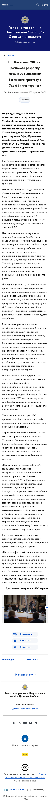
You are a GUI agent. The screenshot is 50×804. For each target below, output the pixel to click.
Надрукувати (26, 634)
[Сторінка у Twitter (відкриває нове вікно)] (19, 723)
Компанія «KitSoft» (17, 790)
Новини (10, 55)
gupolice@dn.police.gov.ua (25, 709)
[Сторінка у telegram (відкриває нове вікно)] (36, 723)
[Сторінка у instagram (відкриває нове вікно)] (30, 723)
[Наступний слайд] (47, 607)
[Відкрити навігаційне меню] (11, 4)
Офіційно (25, 100)
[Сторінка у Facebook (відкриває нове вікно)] (14, 723)
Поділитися (25, 641)
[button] (25, 675)
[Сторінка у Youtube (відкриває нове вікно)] (25, 723)
